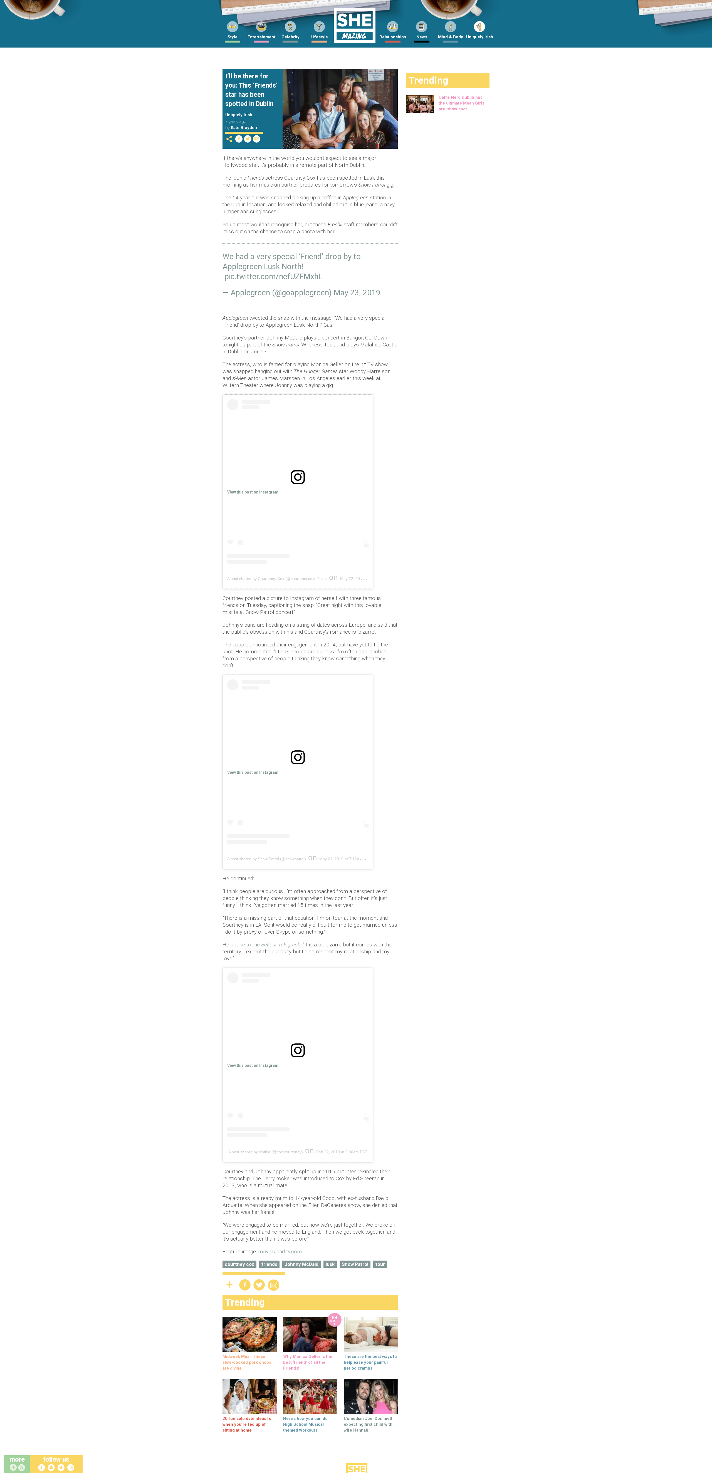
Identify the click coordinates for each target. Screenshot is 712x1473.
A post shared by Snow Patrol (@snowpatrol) (266, 859)
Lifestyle (319, 36)
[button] (22, 1468)
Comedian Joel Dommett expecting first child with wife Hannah (368, 1424)
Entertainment (261, 36)
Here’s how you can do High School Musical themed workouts (305, 1424)
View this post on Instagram (252, 492)
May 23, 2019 (357, 292)
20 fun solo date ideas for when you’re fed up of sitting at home (247, 1424)
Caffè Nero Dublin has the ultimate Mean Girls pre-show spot (461, 103)
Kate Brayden (244, 127)
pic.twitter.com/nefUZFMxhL (273, 276)
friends (269, 1264)
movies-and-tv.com (280, 1251)
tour (380, 1264)
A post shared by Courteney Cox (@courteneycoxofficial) (277, 578)
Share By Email (257, 139)
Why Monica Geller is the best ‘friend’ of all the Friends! (307, 1362)
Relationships (392, 36)
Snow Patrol (355, 1264)
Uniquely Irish (479, 36)
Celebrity (290, 36)
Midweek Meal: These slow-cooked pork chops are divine (246, 1362)
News (421, 36)
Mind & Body (450, 36)
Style (233, 36)
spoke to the (265, 944)
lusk (330, 1264)
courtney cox (239, 1264)
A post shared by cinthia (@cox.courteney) (265, 1152)
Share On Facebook (239, 139)
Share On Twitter (248, 139)
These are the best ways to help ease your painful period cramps (370, 1362)
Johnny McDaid (301, 1264)
